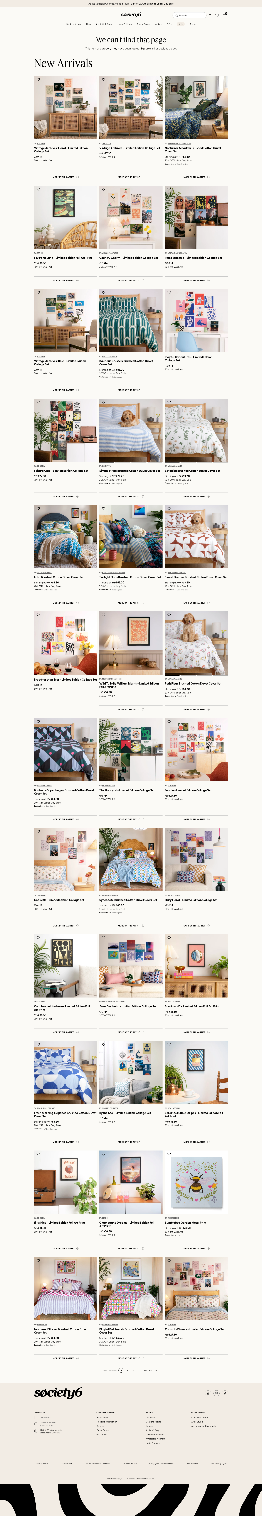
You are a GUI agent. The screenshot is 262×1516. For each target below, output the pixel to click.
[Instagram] (208, 1393)
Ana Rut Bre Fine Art (177, 572)
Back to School (73, 24)
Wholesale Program (155, 1438)
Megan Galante (175, 466)
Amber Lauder (174, 895)
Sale (180, 24)
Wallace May (174, 1002)
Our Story (150, 1417)
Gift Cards (101, 1434)
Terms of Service (130, 1463)
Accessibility (192, 1463)
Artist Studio (197, 1421)
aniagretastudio (110, 253)
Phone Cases (143, 24)
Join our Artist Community (203, 1425)
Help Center (102, 1417)
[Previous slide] (170, 107)
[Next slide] (222, 107)
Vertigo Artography (177, 253)
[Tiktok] (225, 1393)
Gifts (169, 24)
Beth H (40, 253)
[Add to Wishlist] (38, 79)
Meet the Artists (153, 1421)
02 (122, 462)
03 (138, 462)
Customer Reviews (155, 1434)
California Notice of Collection (98, 1463)
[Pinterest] (216, 1393)
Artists (158, 24)
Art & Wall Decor (104, 24)
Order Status (102, 1430)
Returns (100, 1425)
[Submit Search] (176, 15)
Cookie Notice (66, 1463)
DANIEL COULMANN (110, 895)
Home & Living (125, 24)
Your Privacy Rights (219, 1463)
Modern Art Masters (112, 679)
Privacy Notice (41, 1463)
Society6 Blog (152, 1430)
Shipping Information (106, 1421)
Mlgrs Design (108, 785)
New (88, 24)
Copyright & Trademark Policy (162, 1463)
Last (157, 1370)
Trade (193, 24)
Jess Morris (173, 1218)
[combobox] (190, 15)
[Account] (209, 15)
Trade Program (153, 1442)
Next (151, 1370)
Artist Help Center (199, 1417)
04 (155, 462)
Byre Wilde (42, 1325)
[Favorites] (217, 15)
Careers (149, 1425)
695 (145, 1370)
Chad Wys (41, 895)
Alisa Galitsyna (44, 572)
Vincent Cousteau (110, 1108)
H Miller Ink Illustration (179, 143)
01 (106, 462)
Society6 (41, 143)
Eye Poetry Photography (114, 1002)
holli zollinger (109, 356)
